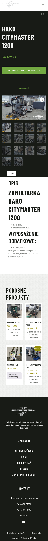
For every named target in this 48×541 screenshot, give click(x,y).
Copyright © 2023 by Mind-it (24, 538)
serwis (24, 469)
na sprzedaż (24, 463)
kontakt (24, 488)
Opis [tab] (12, 173)
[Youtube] (23, 521)
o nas (24, 457)
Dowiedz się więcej (13, 375)
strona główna (24, 451)
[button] (43, 4)
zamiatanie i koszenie (24, 475)
